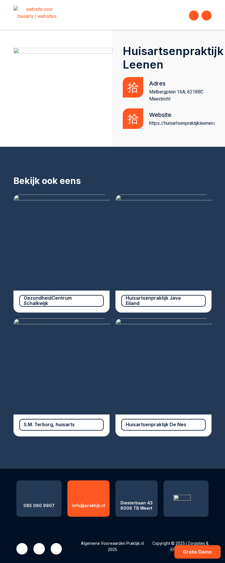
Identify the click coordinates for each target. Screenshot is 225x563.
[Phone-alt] (194, 16)
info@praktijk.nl (88, 505)
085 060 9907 (38, 505)
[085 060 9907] (39, 491)
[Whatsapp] (207, 16)
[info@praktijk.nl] (88, 491)
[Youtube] (56, 548)
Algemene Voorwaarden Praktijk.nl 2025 (112, 546)
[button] (179, 16)
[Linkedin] (39, 548)
